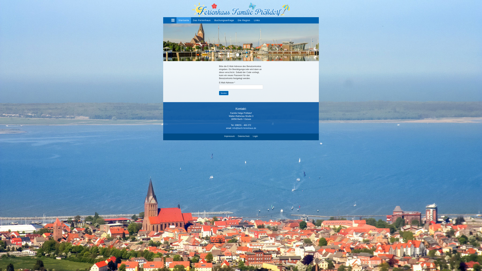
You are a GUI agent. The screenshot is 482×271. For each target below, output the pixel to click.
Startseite (183, 20)
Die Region (244, 20)
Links (257, 20)
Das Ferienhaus (202, 20)
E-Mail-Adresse (227, 82)
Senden (224, 93)
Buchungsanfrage (224, 20)
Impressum (229, 136)
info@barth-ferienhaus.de (244, 128)
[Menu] (173, 20)
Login (255, 136)
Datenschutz (244, 136)
